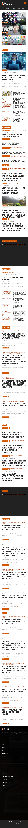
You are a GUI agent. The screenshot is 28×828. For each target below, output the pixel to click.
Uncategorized (5, 782)
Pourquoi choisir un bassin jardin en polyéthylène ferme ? (13, 434)
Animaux (3, 747)
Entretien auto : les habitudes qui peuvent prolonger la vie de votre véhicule (13, 177)
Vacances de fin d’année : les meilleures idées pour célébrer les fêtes (13, 336)
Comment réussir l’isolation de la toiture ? (17, 306)
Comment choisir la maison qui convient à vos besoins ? (18, 299)
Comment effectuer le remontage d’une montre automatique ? (13, 135)
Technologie (4, 779)
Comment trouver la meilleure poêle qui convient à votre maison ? (19, 294)
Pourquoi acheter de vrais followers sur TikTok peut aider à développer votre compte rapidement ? (12, 16)
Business (4, 756)
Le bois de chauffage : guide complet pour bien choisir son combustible (13, 449)
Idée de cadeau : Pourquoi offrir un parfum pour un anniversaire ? (18, 120)
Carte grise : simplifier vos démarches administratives (13, 190)
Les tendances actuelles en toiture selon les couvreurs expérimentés (12, 477)
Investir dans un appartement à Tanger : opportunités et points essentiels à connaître (13, 8)
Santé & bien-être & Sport (7, 776)
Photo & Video (5, 773)
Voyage (3, 785)
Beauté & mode (5, 130)
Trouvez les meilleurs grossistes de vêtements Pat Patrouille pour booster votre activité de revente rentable (19, 101)
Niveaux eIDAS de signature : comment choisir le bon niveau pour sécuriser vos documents (14, 384)
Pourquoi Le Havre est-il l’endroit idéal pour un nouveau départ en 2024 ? (19, 106)
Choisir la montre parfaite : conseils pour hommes (11, 143)
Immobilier (4, 762)
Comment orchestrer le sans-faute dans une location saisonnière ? (14, 463)
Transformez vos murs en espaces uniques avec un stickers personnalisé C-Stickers (11, 38)
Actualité (5, 42)
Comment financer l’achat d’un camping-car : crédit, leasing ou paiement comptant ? (13, 213)
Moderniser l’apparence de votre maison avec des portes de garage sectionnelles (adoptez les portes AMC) (19, 313)
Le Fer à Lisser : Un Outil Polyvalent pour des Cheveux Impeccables (14, 152)
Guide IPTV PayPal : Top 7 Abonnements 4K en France (12, 712)
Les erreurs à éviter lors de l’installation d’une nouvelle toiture (19, 319)
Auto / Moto (5, 32)
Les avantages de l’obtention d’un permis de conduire (11, 29)
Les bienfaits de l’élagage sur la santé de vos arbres (19, 93)
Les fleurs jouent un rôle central (13, 278)
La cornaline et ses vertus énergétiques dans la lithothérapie (14, 161)
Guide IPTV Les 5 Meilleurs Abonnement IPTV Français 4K (14, 406)
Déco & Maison (5, 272)
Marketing (5, 22)
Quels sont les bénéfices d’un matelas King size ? (19, 112)
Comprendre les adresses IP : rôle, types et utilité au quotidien (13, 77)
